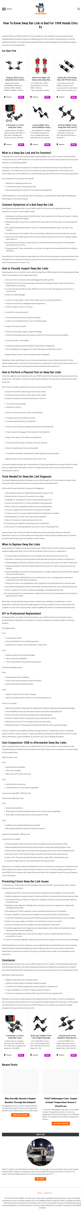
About (39, 1193)
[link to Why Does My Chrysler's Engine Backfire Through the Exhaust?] (20, 1082)
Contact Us (48, 1193)
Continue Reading (20, 1115)
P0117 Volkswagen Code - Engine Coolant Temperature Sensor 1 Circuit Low (60, 1102)
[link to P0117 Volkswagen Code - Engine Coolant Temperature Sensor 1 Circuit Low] (60, 1082)
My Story (40, 1179)
